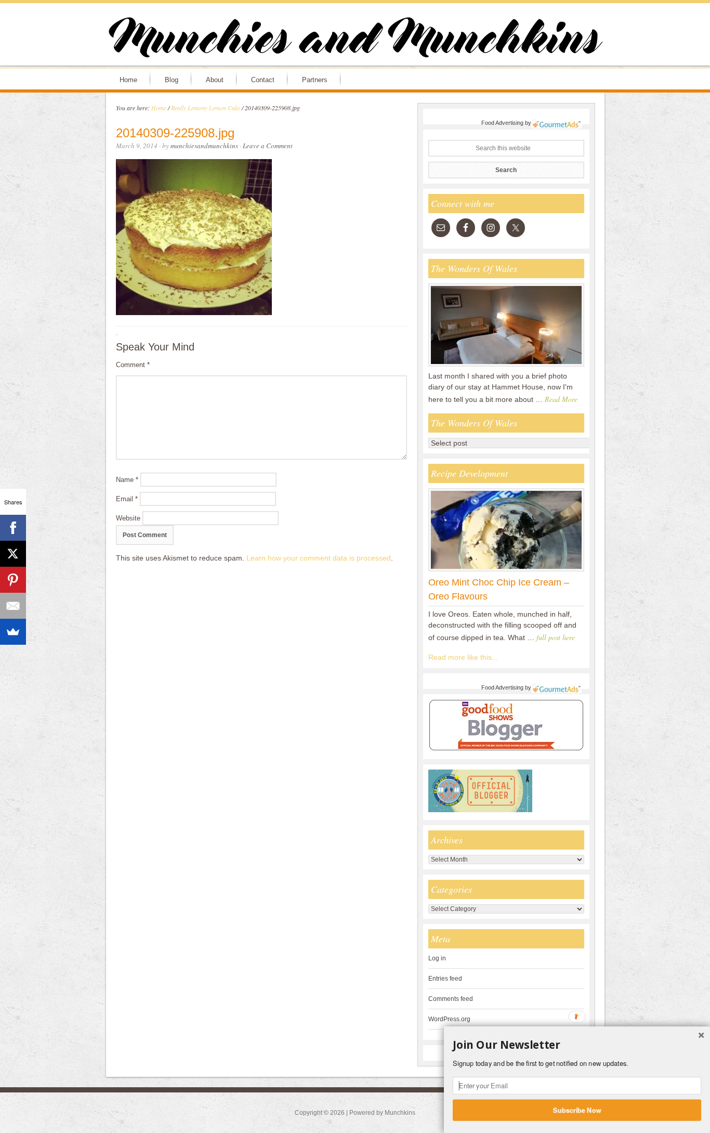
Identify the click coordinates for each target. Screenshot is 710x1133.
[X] (13, 554)
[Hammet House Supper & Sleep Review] (506, 366)
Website (128, 518)
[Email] (13, 606)
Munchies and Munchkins (355, 39)
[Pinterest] (13, 580)
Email (127, 499)
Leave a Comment (268, 145)
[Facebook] (13, 528)
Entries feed (445, 978)
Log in (437, 958)
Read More (561, 399)
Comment (133, 365)
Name (127, 480)
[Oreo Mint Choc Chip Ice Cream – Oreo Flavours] (506, 571)
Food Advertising (502, 123)
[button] (577, 1045)
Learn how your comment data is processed (318, 558)
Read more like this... (463, 657)
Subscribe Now (577, 1109)
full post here (555, 637)
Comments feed (450, 998)
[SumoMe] (13, 632)
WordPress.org (449, 1019)
